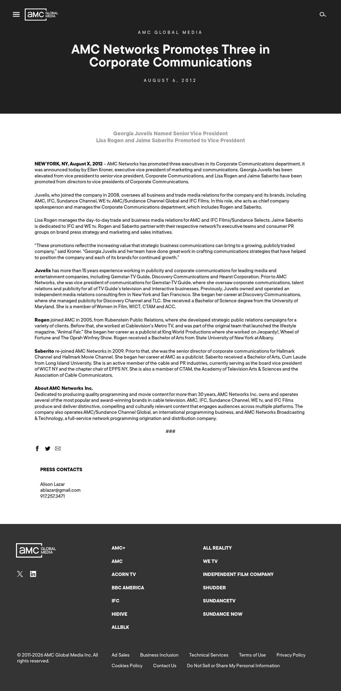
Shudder (214, 588)
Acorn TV (124, 575)
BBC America (128, 588)
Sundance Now (222, 614)
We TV (210, 561)
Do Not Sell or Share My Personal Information (233, 666)
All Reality (217, 548)
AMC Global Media (170, 33)
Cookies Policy (127, 666)
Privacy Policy (291, 655)
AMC (117, 561)
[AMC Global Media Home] (41, 15)
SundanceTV (219, 601)
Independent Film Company (238, 575)
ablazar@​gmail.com (60, 490)
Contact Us (164, 666)
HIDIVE (119, 614)
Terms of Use (252, 655)
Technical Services (208, 655)
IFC (115, 601)
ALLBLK (120, 627)
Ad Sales (120, 655)
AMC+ (118, 548)
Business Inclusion (159, 655)
